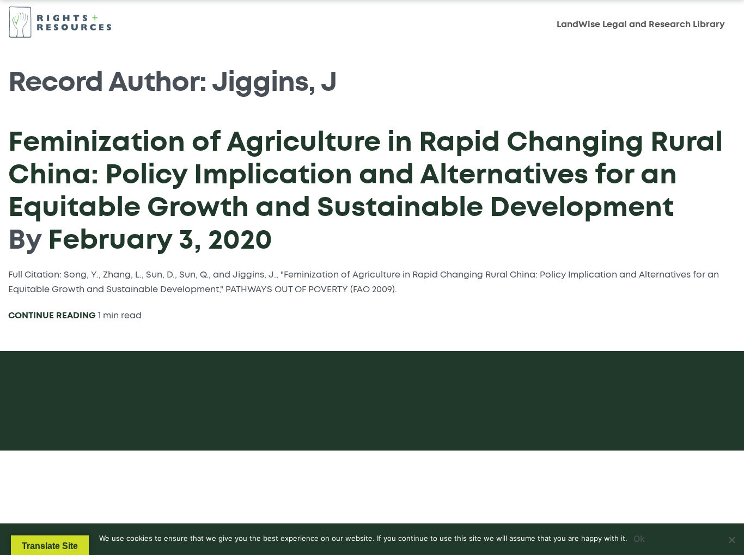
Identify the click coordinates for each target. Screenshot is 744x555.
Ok (639, 538)
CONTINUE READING (52, 315)
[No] (732, 538)
